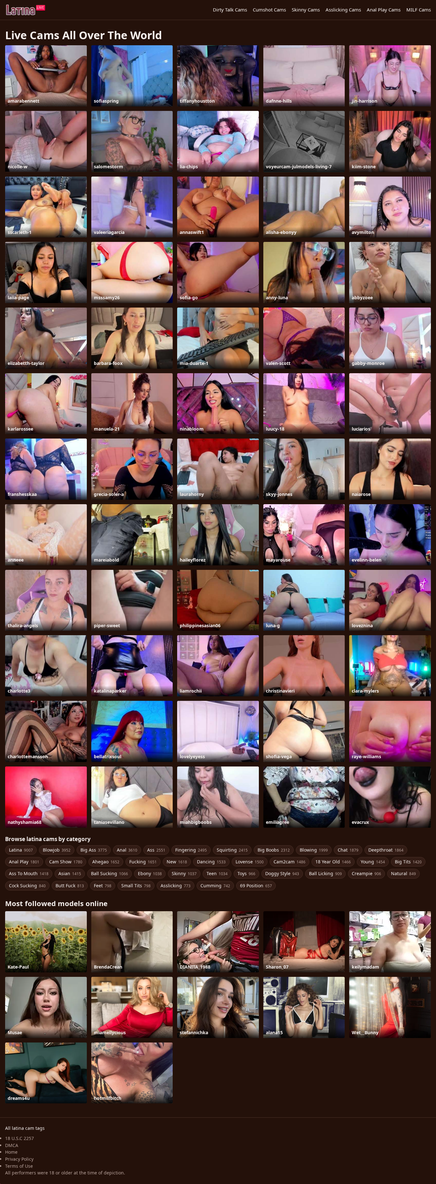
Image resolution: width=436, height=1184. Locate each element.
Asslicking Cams (343, 9)
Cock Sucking (27, 886)
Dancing (211, 862)
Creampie (366, 873)
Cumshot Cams (269, 9)
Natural (403, 873)
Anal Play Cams (384, 9)
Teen (217, 873)
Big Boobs (274, 850)
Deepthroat (385, 850)
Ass (156, 850)
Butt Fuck (70, 886)
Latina (21, 850)
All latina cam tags (25, 1128)
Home (11, 1152)
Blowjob (57, 850)
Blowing (314, 850)
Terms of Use (19, 1166)
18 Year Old (333, 862)
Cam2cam (289, 862)
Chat (348, 850)
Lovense (250, 862)
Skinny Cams (306, 9)
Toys (246, 873)
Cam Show (65, 862)
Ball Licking (325, 873)
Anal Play (24, 862)
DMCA (11, 1145)
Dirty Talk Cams (230, 9)
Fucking (143, 862)
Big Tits (408, 862)
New (177, 862)
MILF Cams (418, 9)
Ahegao (105, 862)
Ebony (150, 873)
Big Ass (93, 850)
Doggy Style (282, 873)
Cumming (215, 886)
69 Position (256, 886)
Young (373, 862)
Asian (69, 873)
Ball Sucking (109, 873)
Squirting (232, 850)
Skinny (184, 873)
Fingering (191, 850)
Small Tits (136, 886)
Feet (102, 886)
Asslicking (176, 886)
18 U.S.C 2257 (19, 1138)
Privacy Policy (19, 1159)
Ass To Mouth (29, 873)
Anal (127, 850)
